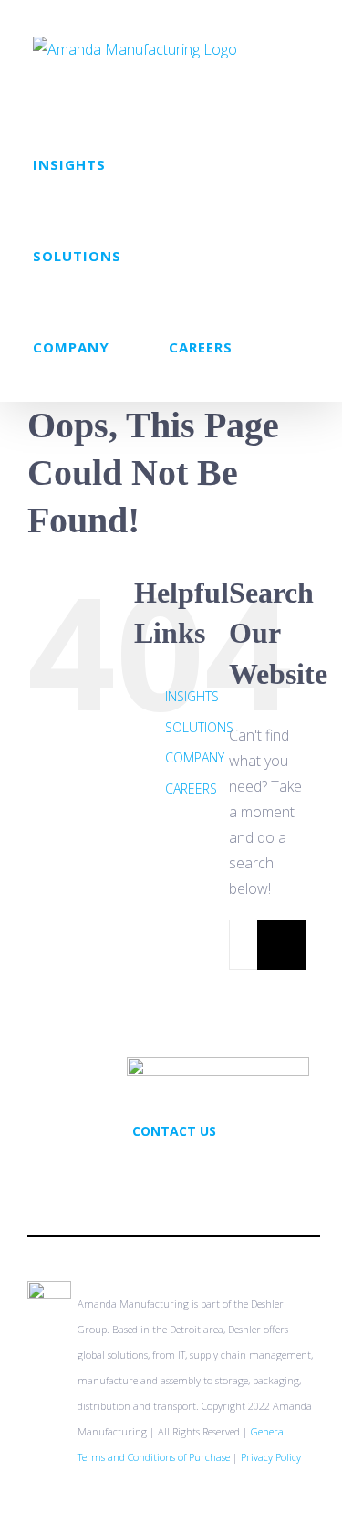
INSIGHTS (192, 696)
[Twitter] (149, 1170)
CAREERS (191, 788)
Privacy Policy (271, 1457)
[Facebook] (174, 1170)
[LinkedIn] (198, 1170)
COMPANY (194, 757)
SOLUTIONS (199, 727)
